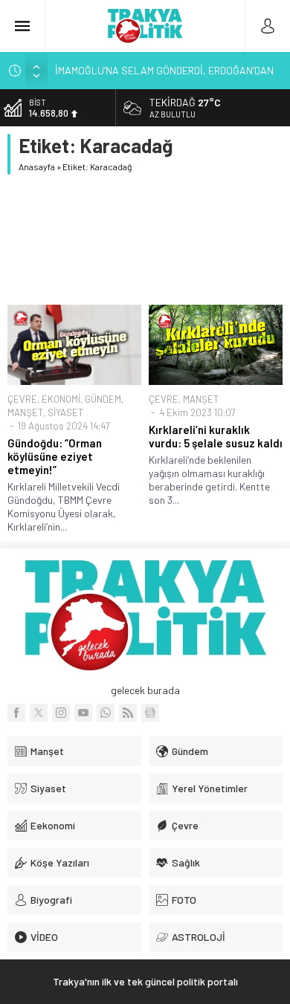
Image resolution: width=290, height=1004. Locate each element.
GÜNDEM (103, 399)
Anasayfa (37, 166)
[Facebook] (16, 713)
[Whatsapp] (106, 713)
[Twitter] (39, 713)
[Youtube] (83, 713)
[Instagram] (61, 713)
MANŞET (25, 412)
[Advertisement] (145, 239)
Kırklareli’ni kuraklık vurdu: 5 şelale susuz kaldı (216, 436)
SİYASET (65, 412)
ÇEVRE (22, 399)
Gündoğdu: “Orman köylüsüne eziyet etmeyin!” (54, 456)
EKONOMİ (61, 399)
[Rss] (128, 713)
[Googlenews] (150, 713)
